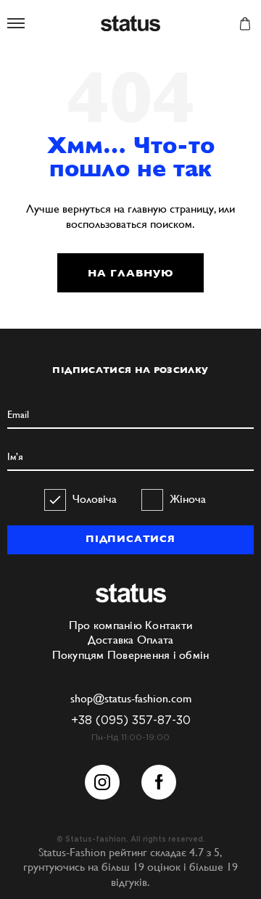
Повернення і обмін (158, 655)
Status (130, 24)
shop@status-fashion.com (130, 698)
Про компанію (105, 625)
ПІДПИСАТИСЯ (130, 538)
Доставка (111, 639)
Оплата (155, 639)
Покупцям (78, 655)
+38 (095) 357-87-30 (131, 720)
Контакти (168, 625)
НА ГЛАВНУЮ (130, 273)
